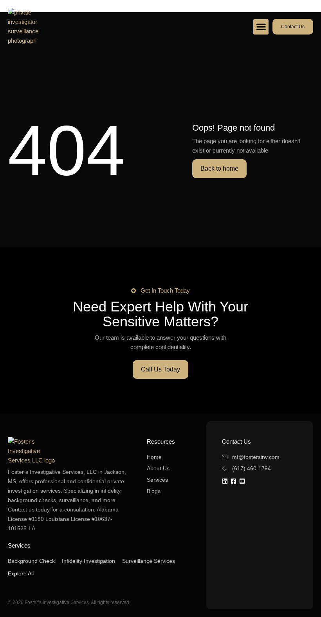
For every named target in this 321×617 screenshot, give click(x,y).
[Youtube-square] (242, 481)
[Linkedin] (225, 481)
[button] (261, 27)
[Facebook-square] (233, 481)
